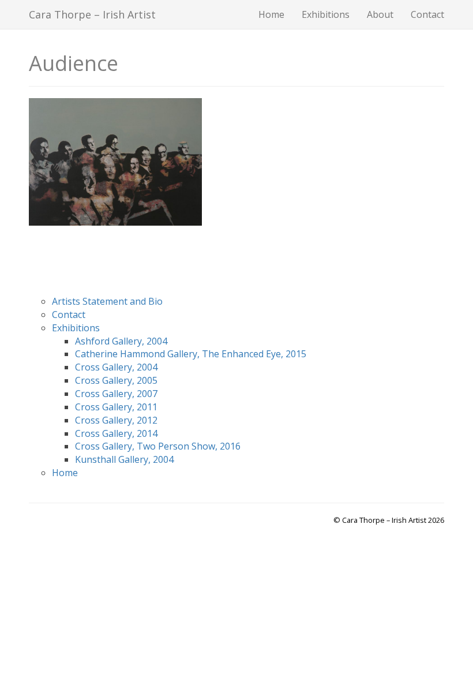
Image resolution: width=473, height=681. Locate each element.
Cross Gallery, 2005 (116, 380)
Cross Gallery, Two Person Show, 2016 (158, 446)
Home (271, 14)
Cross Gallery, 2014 (116, 433)
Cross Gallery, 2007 (116, 393)
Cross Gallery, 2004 (116, 367)
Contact (427, 14)
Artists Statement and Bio (107, 301)
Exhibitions (326, 14)
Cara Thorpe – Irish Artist (92, 14)
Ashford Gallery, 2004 (121, 341)
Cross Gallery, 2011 (116, 407)
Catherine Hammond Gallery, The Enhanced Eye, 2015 (190, 353)
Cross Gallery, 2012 (116, 420)
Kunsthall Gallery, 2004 (124, 459)
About (380, 14)
